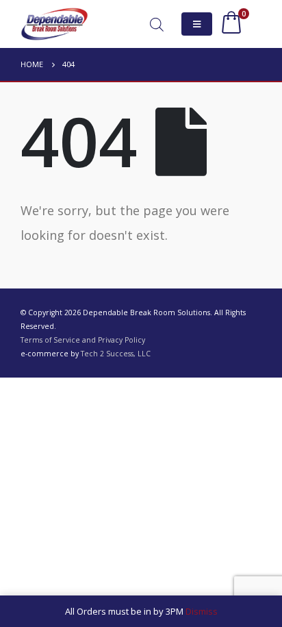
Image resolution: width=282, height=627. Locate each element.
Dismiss (201, 611)
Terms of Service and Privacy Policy (83, 340)
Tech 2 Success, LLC (116, 353)
